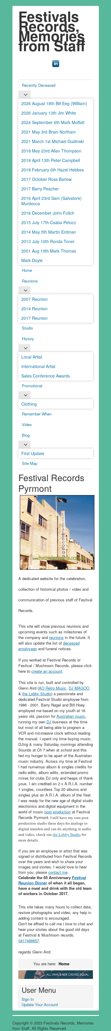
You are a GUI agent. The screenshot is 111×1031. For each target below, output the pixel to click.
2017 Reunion (34, 318)
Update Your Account (40, 1004)
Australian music (71, 716)
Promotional (32, 385)
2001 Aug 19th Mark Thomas (48, 251)
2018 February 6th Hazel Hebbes (52, 170)
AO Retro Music (52, 688)
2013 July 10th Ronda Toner (48, 241)
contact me (57, 872)
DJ (48, 722)
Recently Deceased (38, 85)
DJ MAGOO (79, 688)
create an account (46, 671)
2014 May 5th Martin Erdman (48, 232)
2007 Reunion (34, 299)
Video (27, 424)
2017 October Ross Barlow (46, 179)
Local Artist (31, 357)
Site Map (29, 463)
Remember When (37, 414)
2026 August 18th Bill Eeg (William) (54, 103)
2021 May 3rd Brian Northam (48, 132)
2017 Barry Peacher (40, 189)
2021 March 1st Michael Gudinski (52, 141)
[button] (97, 1017)
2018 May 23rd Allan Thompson (51, 151)
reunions (56, 637)
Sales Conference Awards (45, 376)
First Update (32, 453)
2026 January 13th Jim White (48, 113)
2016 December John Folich (47, 213)
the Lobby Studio (36, 693)
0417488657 (28, 940)
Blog (26, 435)
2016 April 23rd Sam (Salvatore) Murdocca (51, 200)
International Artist (38, 366)
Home (27, 270)
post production (57, 812)
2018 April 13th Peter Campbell (50, 160)
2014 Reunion (34, 308)
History (28, 338)
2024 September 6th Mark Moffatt (52, 122)
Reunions (30, 281)
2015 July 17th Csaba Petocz (48, 222)
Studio (27, 328)
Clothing (29, 404)
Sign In (28, 999)
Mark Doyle (32, 260)
